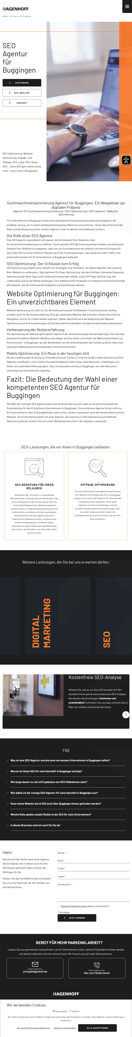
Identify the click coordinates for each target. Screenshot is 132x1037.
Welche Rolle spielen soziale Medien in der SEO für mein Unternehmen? (51, 814)
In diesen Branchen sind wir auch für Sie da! (35, 825)
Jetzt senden (77, 918)
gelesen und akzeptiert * (85, 906)
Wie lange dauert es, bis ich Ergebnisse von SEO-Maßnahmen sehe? (49, 781)
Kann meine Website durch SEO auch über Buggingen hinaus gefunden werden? (56, 803)
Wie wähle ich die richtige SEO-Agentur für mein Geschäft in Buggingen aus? (54, 792)
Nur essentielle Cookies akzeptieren (33, 1028)
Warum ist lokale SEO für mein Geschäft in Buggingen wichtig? (46, 771)
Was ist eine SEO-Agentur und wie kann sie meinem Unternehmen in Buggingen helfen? (60, 760)
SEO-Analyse (22, 93)
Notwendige (61, 1011)
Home (5, 16)
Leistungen (22, 82)
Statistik (75, 1011)
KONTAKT (22, 103)
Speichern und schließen (65, 1028)
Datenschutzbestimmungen (74, 906)
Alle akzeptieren (97, 1028)
